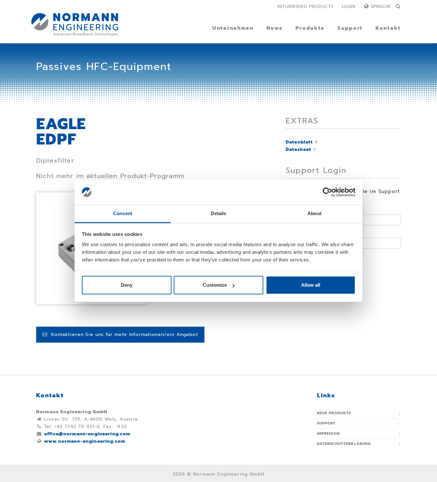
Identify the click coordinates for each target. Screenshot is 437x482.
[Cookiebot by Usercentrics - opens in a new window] (327, 192)
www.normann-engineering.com (84, 441)
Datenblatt (299, 142)
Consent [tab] (122, 213)
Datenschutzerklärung (344, 444)
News (274, 28)
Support (350, 28)
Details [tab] (218, 213)
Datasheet (298, 149)
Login (349, 7)
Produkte (310, 28)
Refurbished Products (305, 7)
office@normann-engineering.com (87, 434)
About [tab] (314, 213)
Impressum (328, 433)
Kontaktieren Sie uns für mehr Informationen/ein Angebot (122, 334)
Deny (126, 285)
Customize (215, 285)
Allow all (310, 285)
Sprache (381, 7)
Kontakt (388, 28)
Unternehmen (233, 28)
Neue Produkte (334, 413)
